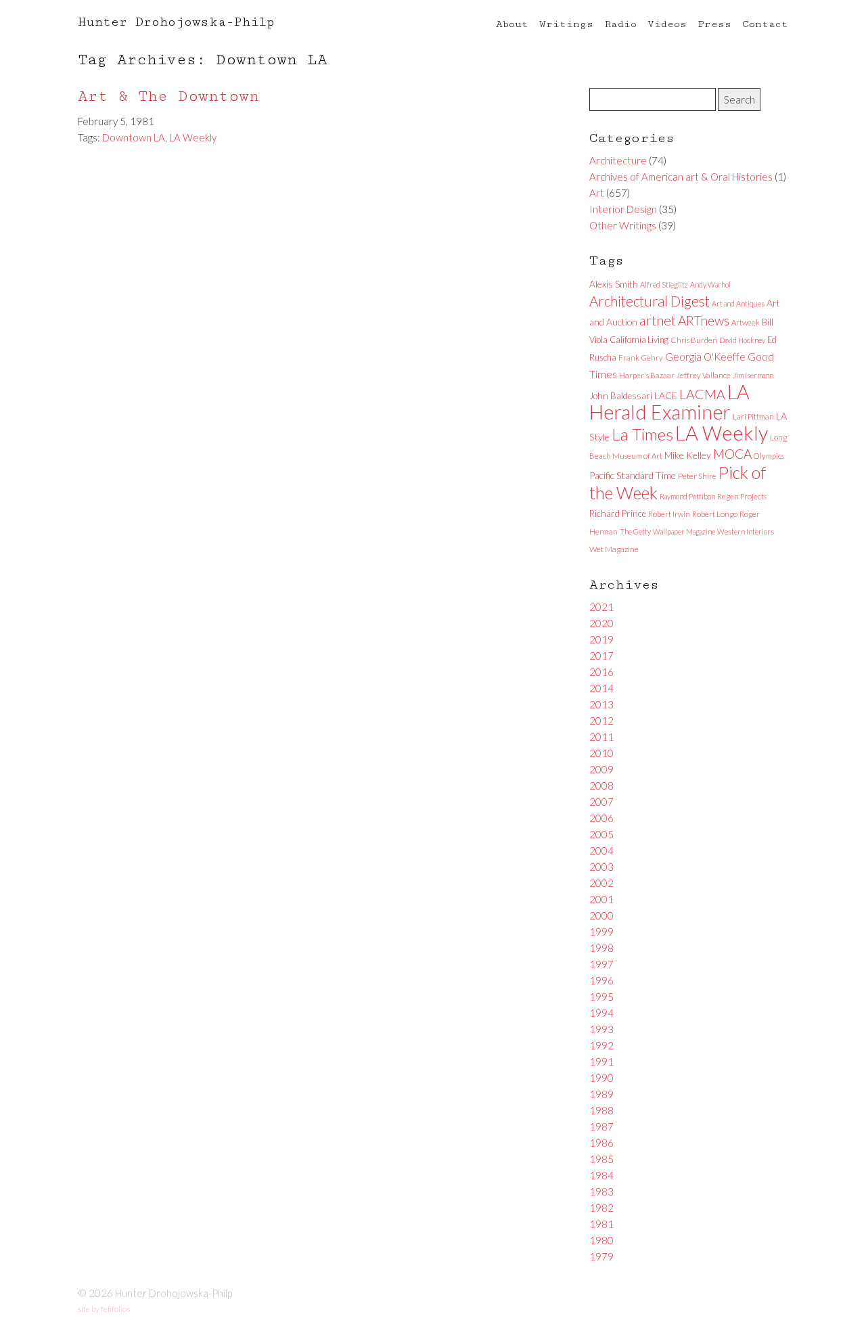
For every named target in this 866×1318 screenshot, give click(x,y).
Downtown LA (133, 137)
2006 (601, 818)
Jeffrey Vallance (704, 375)
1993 (601, 1029)
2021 (601, 607)
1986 (601, 1143)
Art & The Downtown (168, 96)
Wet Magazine (614, 549)
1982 (601, 1208)
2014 (601, 688)
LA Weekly (192, 137)
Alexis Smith (613, 284)
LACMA (702, 394)
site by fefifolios (104, 1309)
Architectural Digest (649, 301)
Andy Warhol (710, 284)
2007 (601, 802)
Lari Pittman (753, 416)
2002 (601, 883)
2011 (601, 737)
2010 (601, 753)
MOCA (732, 453)
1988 (601, 1110)
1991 (601, 1061)
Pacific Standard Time (632, 475)
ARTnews (703, 320)
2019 (601, 639)
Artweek (745, 322)
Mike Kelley (687, 455)
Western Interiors (745, 531)
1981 (601, 1224)
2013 (601, 704)
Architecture (618, 160)
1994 (601, 1013)
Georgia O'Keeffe (705, 356)
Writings (566, 24)
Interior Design (623, 209)
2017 (601, 656)
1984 (601, 1175)
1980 (601, 1240)
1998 (601, 948)
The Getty (635, 531)
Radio (620, 24)
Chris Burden (693, 340)
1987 (601, 1126)
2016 (601, 672)
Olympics (769, 455)
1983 (601, 1191)
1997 (601, 964)
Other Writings (622, 225)
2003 (601, 867)
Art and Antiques (738, 303)
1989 (601, 1094)
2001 (601, 899)
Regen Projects (742, 496)
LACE (665, 395)
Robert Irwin (669, 513)
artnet (657, 320)
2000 (601, 915)
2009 (601, 769)
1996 (601, 980)
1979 (601, 1256)
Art (596, 193)
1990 (601, 1078)
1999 (601, 932)
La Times (642, 434)
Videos (667, 24)
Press (714, 24)
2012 (601, 720)
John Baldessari (620, 395)
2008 (601, 785)
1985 (601, 1159)
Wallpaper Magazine (684, 531)
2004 (601, 850)
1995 (601, 997)
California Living (639, 339)
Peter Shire (697, 476)
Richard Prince (617, 513)
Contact (765, 24)
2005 (601, 834)
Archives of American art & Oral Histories (681, 177)
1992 (601, 1045)
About (512, 24)
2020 (601, 623)
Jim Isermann (753, 375)
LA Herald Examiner (669, 402)
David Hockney (742, 340)
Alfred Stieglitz (664, 284)
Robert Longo (714, 513)
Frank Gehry (640, 357)
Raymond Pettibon (687, 496)
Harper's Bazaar (647, 375)
